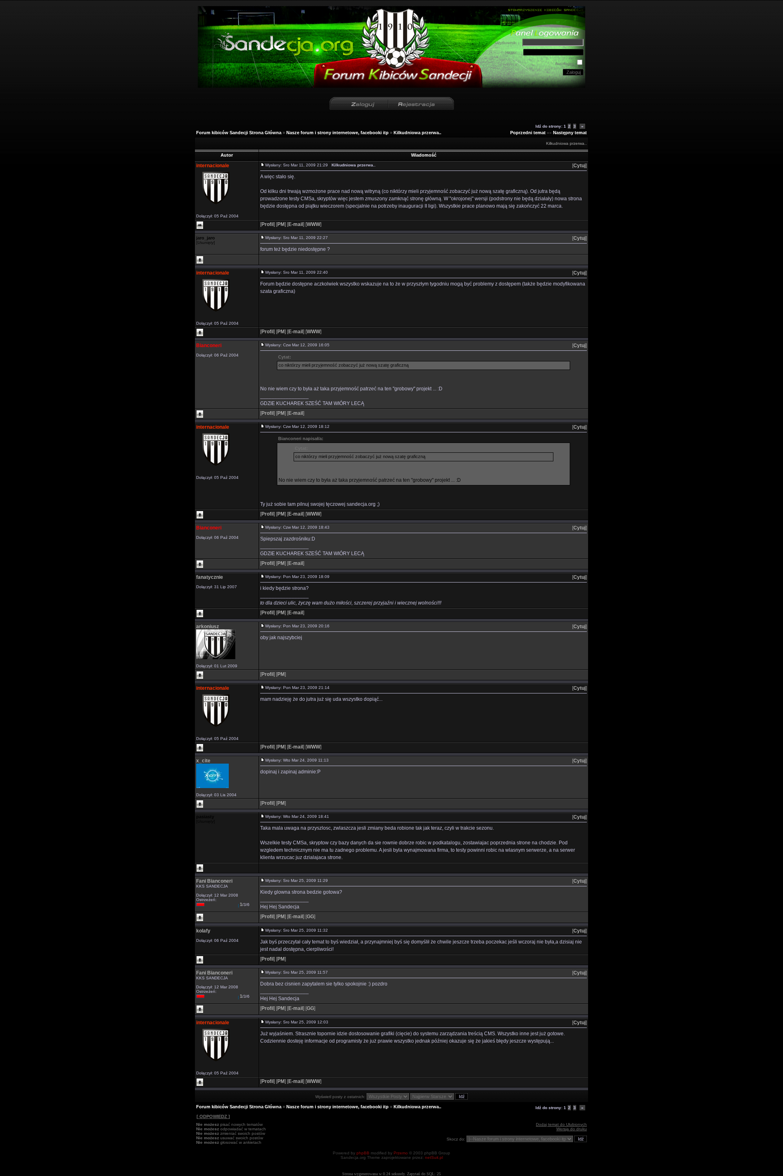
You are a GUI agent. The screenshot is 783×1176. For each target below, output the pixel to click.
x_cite (203, 761)
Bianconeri (208, 345)
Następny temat (570, 132)
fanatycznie (209, 577)
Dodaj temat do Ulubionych (561, 1124)
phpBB (362, 1153)
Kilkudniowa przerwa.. (417, 132)
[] (579, 165)
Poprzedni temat (528, 132)
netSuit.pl (434, 1157)
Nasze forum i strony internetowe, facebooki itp (337, 132)
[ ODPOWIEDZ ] (213, 1116)
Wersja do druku (571, 1129)
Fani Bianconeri (214, 881)
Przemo (401, 1153)
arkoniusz (207, 626)
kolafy (203, 931)
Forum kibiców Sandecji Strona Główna (238, 132)
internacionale (212, 165)
